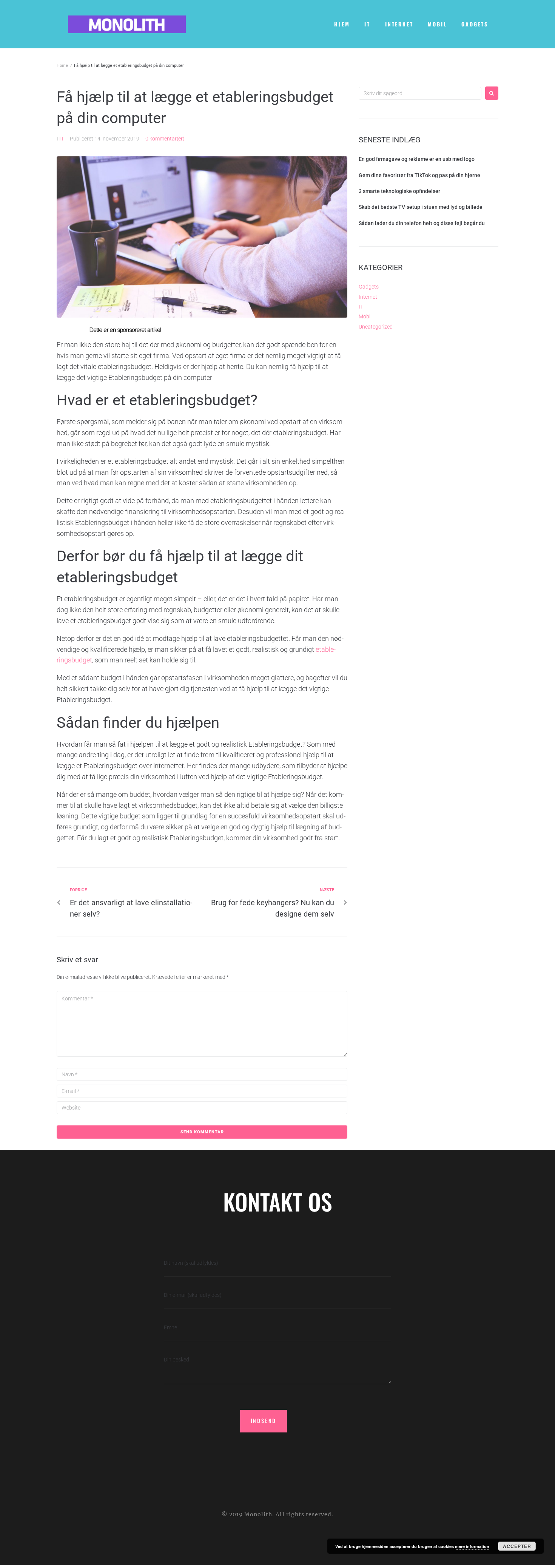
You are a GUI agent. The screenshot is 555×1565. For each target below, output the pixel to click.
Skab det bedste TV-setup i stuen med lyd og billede (421, 207)
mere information (472, 1546)
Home (62, 65)
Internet (368, 297)
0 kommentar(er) (165, 139)
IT (61, 139)
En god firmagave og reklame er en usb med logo (417, 159)
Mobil (365, 316)
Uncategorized (376, 327)
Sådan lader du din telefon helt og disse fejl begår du (422, 223)
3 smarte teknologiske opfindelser (399, 191)
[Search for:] (420, 93)
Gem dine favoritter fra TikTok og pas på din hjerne (419, 175)
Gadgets (369, 287)
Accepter (517, 1546)
